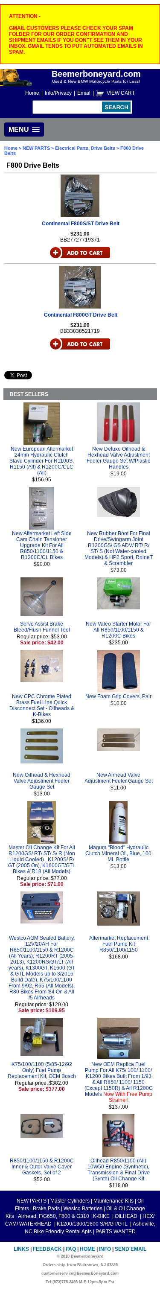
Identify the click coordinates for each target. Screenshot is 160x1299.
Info (105, 1249)
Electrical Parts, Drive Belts (85, 148)
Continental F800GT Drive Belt (80, 315)
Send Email (130, 1249)
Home (32, 93)
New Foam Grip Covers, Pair (118, 696)
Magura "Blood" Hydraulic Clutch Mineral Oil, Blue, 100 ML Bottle (118, 853)
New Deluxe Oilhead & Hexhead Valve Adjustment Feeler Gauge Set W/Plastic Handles (118, 458)
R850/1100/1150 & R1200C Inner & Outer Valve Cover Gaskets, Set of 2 (42, 1167)
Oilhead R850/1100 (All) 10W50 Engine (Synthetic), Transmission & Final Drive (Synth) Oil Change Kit (118, 1170)
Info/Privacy (58, 93)
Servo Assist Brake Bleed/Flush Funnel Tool (42, 627)
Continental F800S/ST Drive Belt (80, 224)
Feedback (47, 1249)
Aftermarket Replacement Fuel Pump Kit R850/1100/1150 (118, 944)
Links (21, 1249)
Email (83, 93)
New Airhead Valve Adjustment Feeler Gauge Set (118, 778)
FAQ (71, 1249)
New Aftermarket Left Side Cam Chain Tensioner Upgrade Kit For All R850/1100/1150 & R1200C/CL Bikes (42, 545)
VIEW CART (121, 93)
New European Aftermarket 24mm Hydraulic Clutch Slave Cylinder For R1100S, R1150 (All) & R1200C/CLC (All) (41, 461)
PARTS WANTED (116, 1232)
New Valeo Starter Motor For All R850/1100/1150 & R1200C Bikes (118, 630)
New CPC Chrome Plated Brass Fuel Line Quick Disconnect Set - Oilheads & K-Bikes (41, 705)
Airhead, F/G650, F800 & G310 (53, 1216)
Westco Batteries (83, 1209)
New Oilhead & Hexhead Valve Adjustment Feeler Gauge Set (41, 781)
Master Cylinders (70, 1201)
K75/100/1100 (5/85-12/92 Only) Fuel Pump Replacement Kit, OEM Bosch (42, 1070)
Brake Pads (46, 1209)
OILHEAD (127, 1216)
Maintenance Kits (113, 1201)
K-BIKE (102, 1216)
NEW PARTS (36, 148)
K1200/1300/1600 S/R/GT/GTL (93, 1224)
